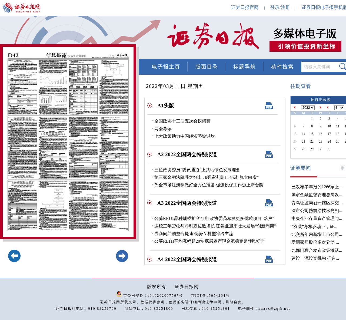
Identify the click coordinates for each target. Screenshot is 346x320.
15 (312, 134)
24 (329, 141)
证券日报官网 (245, 7)
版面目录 (206, 67)
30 (320, 149)
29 (312, 149)
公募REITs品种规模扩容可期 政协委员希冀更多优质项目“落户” (214, 218)
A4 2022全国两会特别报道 (187, 259)
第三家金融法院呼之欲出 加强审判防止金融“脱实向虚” (206, 177)
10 (329, 126)
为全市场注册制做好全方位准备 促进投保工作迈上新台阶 (209, 185)
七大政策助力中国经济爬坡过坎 (184, 136)
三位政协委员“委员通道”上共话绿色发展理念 (197, 169)
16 (320, 134)
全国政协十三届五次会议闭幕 (182, 121)
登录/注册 (280, 7)
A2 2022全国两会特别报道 (187, 154)
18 (337, 134)
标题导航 (244, 67)
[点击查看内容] (91, 37)
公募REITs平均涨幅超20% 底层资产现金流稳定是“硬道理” (209, 241)
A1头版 (165, 105)
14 (303, 134)
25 (337, 141)
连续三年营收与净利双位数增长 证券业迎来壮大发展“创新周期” (215, 226)
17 (329, 134)
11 (337, 126)
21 (303, 141)
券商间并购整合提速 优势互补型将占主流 (193, 233)
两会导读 (163, 128)
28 (303, 149)
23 (320, 141)
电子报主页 (166, 67)
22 (312, 141)
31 (329, 149)
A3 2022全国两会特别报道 (187, 203)
